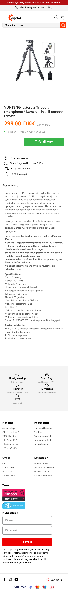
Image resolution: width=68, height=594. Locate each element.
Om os (5, 463)
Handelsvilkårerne (43, 428)
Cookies (38, 432)
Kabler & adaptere (43, 475)
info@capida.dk (10, 444)
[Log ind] (55, 16)
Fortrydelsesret (41, 444)
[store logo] (14, 17)
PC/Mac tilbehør (42, 471)
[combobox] (34, 25)
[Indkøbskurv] (62, 17)
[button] (58, 580)
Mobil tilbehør (41, 463)
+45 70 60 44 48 (10, 440)
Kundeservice (9, 467)
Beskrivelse (10, 185)
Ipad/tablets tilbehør (44, 467)
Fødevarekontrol (42, 440)
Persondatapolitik (42, 436)
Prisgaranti (7, 471)
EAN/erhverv (8, 475)
